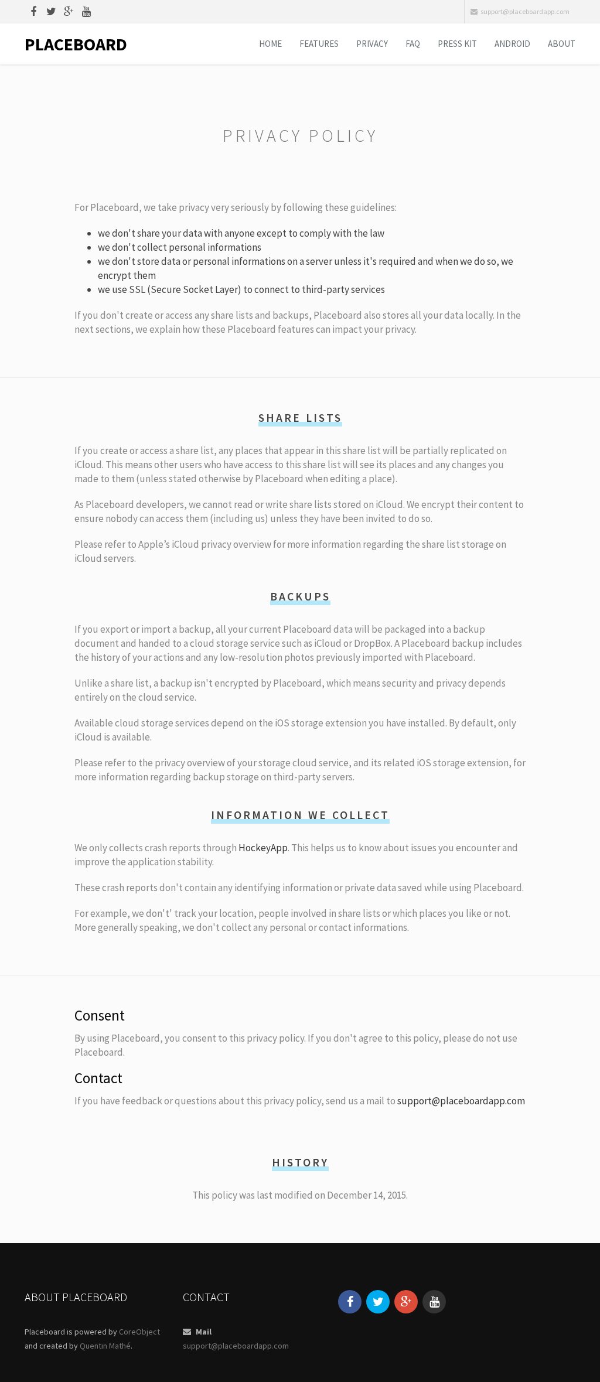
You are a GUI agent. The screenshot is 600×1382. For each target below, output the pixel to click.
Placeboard (76, 44)
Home (270, 43)
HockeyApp (263, 847)
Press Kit (457, 43)
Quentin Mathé (105, 1345)
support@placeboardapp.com (525, 11)
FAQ (412, 43)
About (561, 43)
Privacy (372, 43)
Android (512, 43)
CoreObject (139, 1331)
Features (319, 43)
